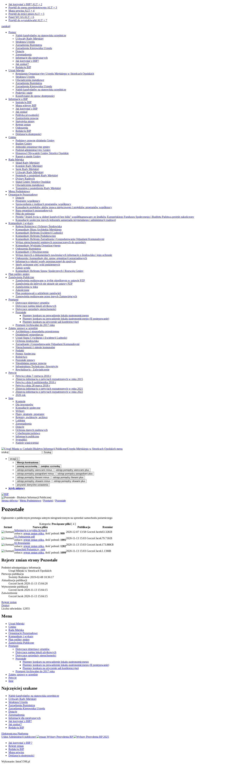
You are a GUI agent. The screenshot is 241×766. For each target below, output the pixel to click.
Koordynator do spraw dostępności (35, 95)
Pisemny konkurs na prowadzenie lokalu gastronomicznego (56, 315)
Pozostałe (21, 312)
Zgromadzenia (24, 54)
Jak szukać (22, 111)
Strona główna (9, 500)
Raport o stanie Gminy (28, 156)
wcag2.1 (14, 459)
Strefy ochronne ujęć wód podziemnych (38, 264)
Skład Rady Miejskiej (28, 162)
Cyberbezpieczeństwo (28, 433)
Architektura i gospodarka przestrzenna (37, 331)
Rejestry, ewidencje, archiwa (31, 417)
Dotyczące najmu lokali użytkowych (36, 305)
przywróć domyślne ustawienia (32, 485)
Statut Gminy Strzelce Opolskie (33, 181)
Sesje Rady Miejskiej (27, 169)
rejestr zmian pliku (33, 533)
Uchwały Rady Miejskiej (29, 38)
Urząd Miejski (16, 70)
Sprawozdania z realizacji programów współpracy (43, 204)
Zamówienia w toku (27, 286)
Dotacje (20, 51)
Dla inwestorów (24, 404)
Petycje (12, 372)
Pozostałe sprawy (25, 360)
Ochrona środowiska (27, 340)
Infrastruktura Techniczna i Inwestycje (37, 366)
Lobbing (20, 420)
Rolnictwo (21, 356)
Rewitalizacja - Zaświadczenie (32, 369)
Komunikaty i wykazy (20, 223)
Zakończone (22, 290)
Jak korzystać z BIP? (25, 4)
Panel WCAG (21, 17)
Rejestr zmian (23, 124)
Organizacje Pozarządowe (23, 194)
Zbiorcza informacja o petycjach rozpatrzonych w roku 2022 (49, 391)
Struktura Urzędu (25, 41)
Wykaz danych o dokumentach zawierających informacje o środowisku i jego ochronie (64, 255)
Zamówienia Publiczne (21, 277)
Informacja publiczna (27, 436)
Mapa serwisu (21, 10)
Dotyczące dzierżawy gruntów (33, 302)
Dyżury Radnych (25, 178)
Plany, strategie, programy (30, 414)
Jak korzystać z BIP (27, 108)
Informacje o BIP (18, 99)
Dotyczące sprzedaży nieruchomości (36, 309)
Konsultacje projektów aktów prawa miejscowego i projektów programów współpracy (64, 207)
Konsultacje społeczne (28, 407)
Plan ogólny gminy (19, 274)
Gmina (12, 137)
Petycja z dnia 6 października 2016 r (36, 382)
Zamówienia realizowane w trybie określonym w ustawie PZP (50, 280)
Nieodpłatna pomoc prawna (31, 363)
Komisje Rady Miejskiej (29, 165)
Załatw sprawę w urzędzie (23, 328)
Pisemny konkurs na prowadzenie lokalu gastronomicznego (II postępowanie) (66, 318)
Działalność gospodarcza (29, 334)
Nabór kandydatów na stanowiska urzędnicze (41, 35)
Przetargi (13, 299)
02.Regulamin (22, 542)
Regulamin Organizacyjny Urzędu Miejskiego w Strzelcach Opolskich (55, 73)
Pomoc (12, 32)
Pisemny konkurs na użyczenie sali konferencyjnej (51, 321)
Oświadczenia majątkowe (30, 79)
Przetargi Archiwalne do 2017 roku (35, 325)
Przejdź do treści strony (26, 13)
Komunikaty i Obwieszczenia (32, 251)
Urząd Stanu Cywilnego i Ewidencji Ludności (41, 337)
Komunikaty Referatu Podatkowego (36, 235)
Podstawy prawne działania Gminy (35, 140)
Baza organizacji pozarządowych (34, 210)
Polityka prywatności (27, 114)
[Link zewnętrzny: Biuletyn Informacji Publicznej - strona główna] (5, 494)
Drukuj (5, 605)
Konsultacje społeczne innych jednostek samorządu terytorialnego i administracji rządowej (66, 220)
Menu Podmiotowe (19, 191)
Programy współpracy (28, 200)
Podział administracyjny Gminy (33, 150)
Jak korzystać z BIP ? (20, 742)
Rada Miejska (16, 159)
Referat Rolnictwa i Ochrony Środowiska (39, 226)
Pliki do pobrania (25, 213)
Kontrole (20, 401)
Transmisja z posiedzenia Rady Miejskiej (38, 188)
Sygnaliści (21, 439)
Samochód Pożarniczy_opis (29, 549)
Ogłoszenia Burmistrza (28, 248)
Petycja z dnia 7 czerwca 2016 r (33, 375)
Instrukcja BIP (24, 102)
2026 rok (21, 395)
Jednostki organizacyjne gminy (33, 146)
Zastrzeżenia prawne (27, 118)
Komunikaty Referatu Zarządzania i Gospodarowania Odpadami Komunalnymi (60, 239)
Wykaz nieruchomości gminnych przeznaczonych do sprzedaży (51, 242)
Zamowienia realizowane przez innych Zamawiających (46, 296)
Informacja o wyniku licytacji (30, 530)
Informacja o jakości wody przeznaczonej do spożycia (46, 261)
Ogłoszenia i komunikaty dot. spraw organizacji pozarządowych (51, 258)
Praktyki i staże (24, 92)
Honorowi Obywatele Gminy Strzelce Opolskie (42, 153)
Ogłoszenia (22, 127)
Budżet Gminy (24, 143)
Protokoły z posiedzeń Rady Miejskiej (37, 175)
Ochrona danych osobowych (32, 430)
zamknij (5, 26)
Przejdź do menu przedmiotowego (32, 7)
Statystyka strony (25, 121)
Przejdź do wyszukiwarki (27, 20)
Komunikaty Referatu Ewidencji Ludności (39, 232)
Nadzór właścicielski (27, 442)
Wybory (20, 410)
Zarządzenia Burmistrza (29, 44)
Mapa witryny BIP (26, 105)
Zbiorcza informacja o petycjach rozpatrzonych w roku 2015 (49, 379)
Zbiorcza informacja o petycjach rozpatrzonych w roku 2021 (49, 388)
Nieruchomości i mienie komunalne (35, 347)
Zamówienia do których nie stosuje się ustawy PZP (44, 283)
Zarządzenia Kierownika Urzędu (34, 48)
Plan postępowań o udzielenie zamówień (38, 293)
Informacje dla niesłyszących (32, 57)
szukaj (4, 452)
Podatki (20, 350)
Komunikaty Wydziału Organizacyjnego (38, 245)
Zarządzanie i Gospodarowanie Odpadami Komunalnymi (47, 344)
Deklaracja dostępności (28, 134)
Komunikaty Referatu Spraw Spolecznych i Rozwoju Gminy (49, 270)
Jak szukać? (22, 64)
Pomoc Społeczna (25, 353)
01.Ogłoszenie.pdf (24, 536)
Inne (10, 398)
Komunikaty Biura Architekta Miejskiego (39, 229)
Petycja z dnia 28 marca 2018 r (33, 385)
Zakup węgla (23, 267)
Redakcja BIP (23, 67)
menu (119, 448)
